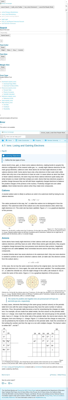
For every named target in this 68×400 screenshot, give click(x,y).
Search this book (4, 29)
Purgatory (38, 140)
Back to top (5, 374)
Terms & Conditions (58, 395)
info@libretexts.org (40, 397)
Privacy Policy (49, 395)
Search (4, 136)
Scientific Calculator (9, 94)
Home (10, 140)
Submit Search (5, 35)
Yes (5, 383)
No (11, 383)
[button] (6, 106)
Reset (2, 47)
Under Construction (23, 140)
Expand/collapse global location (65, 140)
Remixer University (52, 140)
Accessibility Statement (8, 397)
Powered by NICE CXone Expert (27, 390)
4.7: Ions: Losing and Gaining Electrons (13, 367)
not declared (39, 367)
